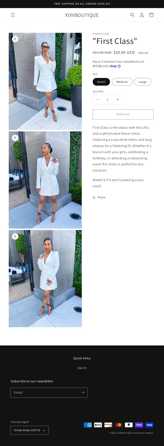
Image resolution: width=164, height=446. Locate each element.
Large (143, 82)
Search (82, 368)
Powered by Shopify (143, 433)
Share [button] (101, 197)
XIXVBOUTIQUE (124, 433)
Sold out (123, 114)
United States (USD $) (27, 430)
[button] (13, 15)
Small (101, 82)
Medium (122, 82)
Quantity (98, 91)
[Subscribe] (83, 392)
